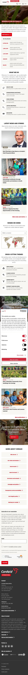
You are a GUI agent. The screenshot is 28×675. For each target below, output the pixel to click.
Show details (20, 355)
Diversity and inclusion (13, 286)
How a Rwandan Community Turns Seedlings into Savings (12, 382)
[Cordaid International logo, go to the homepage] (5, 2)
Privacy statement (5, 669)
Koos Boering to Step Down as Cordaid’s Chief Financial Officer (14, 152)
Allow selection (14, 363)
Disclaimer (3, 666)
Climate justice (10, 273)
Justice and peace (11, 105)
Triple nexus (9, 266)
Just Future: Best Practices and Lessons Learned (13, 410)
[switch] (24, 340)
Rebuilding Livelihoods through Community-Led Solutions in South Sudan (12, 181)
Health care (9, 87)
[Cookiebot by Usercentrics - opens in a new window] (20, 311)
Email (2, 538)
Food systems (10, 99)
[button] (18, 240)
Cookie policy (4, 672)
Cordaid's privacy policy (15, 547)
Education (9, 112)
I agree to (12, 547)
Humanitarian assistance (13, 92)
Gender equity (10, 279)
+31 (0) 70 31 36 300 (7, 603)
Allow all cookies (14, 359)
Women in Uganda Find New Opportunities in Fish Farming (11, 209)
